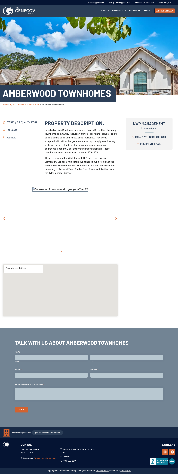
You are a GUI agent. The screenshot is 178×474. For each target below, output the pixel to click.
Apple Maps (51, 458)
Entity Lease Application (119, 2)
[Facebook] (172, 452)
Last (92, 361)
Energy (146, 11)
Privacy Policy (102, 470)
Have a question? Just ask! (29, 384)
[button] (4, 218)
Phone (94, 369)
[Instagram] (165, 452)
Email (18, 369)
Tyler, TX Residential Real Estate (24, 104)
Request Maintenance (144, 2)
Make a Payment (166, 2)
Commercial (118, 11)
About (104, 11)
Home (5, 104)
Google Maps (40, 458)
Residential (134, 11)
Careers (168, 444)
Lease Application (96, 2)
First (17, 361)
